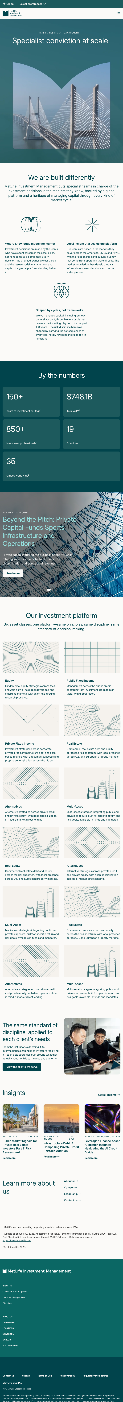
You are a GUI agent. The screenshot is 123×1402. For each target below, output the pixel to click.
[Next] (81, 589)
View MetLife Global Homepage (17, 1389)
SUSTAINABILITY (11, 1345)
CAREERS (7, 1340)
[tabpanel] (61, 544)
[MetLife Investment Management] (12, 13)
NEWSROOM (8, 1334)
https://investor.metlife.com (17, 1240)
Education (7, 1303)
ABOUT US (8, 1316)
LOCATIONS (8, 1328)
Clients (26, 1375)
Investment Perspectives (14, 1297)
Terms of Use (44, 1375)
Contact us (8, 1375)
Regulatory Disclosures (95, 1375)
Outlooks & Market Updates (15, 1291)
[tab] (49, 590)
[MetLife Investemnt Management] (37, 1271)
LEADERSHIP (9, 1322)
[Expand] (118, 13)
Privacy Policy (67, 1375)
